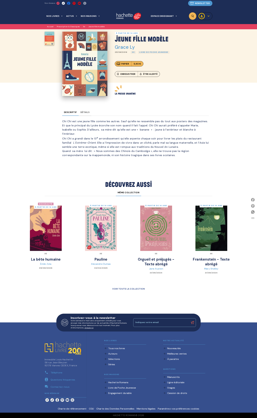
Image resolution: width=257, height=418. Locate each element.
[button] (200, 3)
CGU (91, 408)
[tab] (54, 16)
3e (84, 26)
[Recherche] (192, 16)
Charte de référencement (72, 408)
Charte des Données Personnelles (115, 408)
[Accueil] (128, 17)
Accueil (50, 26)
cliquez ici (88, 328)
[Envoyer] (192, 322)
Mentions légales (146, 408)
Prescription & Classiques (68, 26)
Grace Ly (125, 47)
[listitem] (58, 3)
